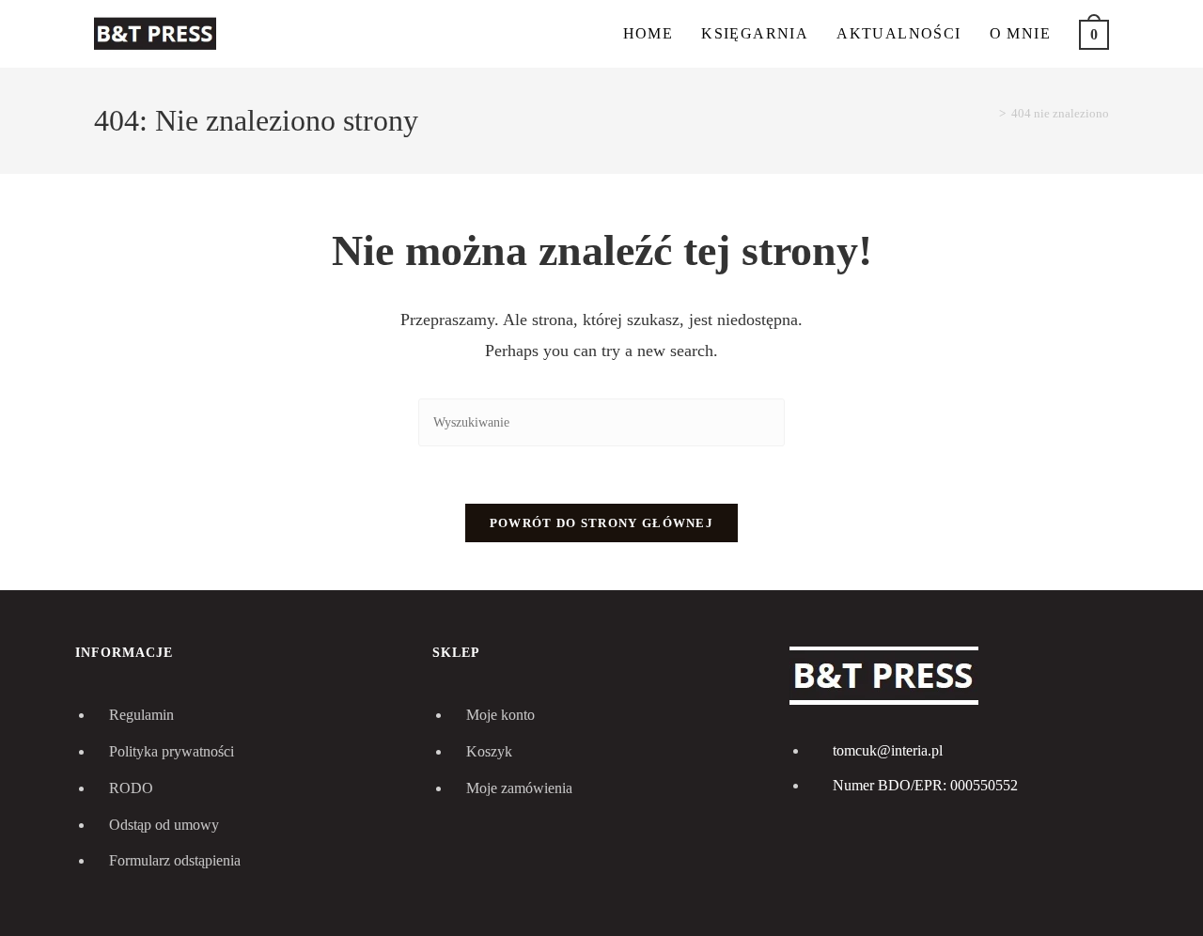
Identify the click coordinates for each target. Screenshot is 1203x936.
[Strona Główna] (988, 113)
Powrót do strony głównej (601, 523)
